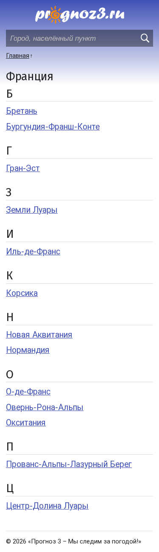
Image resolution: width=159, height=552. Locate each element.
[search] (144, 38)
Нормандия (28, 350)
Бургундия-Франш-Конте (53, 127)
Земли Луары (32, 210)
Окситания (26, 423)
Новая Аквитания (39, 335)
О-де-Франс (28, 392)
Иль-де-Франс (33, 251)
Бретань (21, 111)
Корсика (22, 293)
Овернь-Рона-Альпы (45, 407)
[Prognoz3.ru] (80, 15)
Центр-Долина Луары (47, 506)
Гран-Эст (23, 168)
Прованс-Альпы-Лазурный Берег (69, 464)
